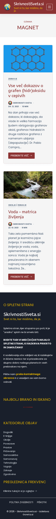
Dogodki (8, 432)
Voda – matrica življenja (22, 214)
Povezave (9, 443)
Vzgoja (7, 466)
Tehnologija (10, 462)
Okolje (12, 205)
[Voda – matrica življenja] (28, 185)
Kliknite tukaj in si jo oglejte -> (20, 491)
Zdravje (12, 78)
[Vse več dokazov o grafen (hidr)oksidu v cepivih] (28, 58)
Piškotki (42, 502)
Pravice (7, 447)
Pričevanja (9, 451)
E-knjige (7, 435)
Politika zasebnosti (21, 502)
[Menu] (49, 7)
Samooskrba (10, 455)
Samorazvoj (10, 458)
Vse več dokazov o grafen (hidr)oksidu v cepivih (26, 90)
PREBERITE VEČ (23, 156)
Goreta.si (28, 514)
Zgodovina (9, 474)
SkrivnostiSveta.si (29, 3)
